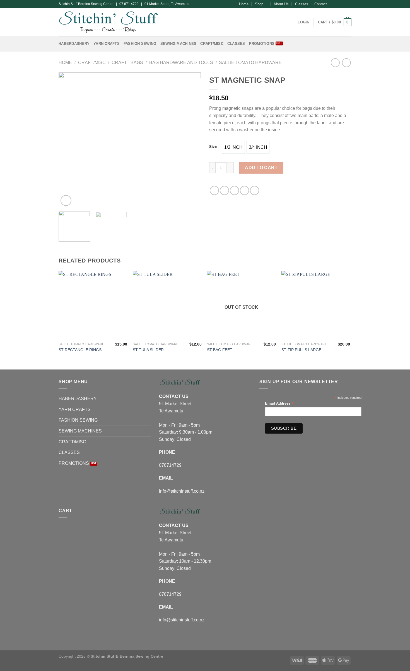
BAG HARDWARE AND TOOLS (181, 62)
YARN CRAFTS (106, 44)
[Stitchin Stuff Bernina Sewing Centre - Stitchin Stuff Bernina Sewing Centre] (108, 22)
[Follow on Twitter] (343, 4)
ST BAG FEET (219, 349)
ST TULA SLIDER (148, 349)
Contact (320, 4)
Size (213, 147)
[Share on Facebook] (214, 190)
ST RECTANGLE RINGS (80, 349)
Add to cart (261, 167)
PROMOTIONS (262, 44)
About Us (281, 4)
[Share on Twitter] (224, 190)
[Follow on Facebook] (332, 4)
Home (244, 4)
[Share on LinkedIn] (254, 190)
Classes (301, 4)
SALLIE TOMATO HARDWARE (250, 62)
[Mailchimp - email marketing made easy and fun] (349, 429)
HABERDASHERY (74, 44)
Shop (259, 4)
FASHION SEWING (140, 44)
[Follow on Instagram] (338, 4)
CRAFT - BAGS (127, 62)
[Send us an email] (348, 4)
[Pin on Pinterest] (244, 190)
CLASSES (236, 44)
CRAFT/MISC (211, 44)
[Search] (292, 22)
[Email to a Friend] (234, 190)
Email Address (279, 403)
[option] (233, 147)
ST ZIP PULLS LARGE (301, 349)
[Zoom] (66, 200)
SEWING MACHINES (178, 44)
